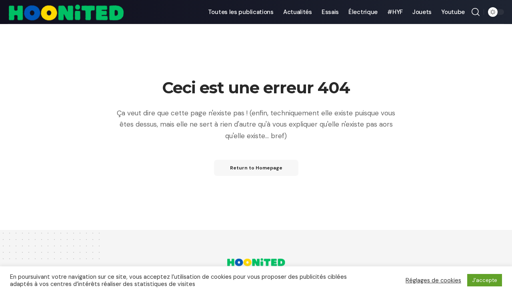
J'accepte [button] (484, 280)
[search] (476, 12)
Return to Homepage (256, 168)
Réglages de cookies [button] (433, 280)
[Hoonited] (66, 12)
